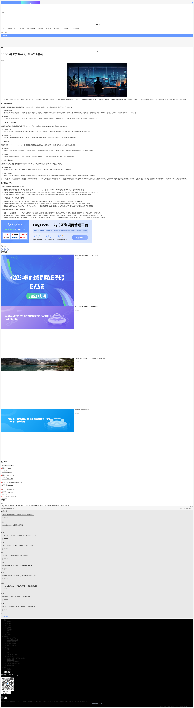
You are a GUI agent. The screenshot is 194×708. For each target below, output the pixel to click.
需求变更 (6, 505)
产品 (5, 620)
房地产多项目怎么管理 (7, 479)
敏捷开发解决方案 (11, 638)
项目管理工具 (83, 701)
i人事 (20, 701)
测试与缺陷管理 (31, 28)
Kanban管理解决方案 (12, 640)
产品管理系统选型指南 (13, 661)
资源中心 (6, 647)
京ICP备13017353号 (164, 706)
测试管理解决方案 (11, 643)
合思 (53, 701)
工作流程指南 (10, 660)
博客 (8, 649)
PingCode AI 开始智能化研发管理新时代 (30, 0)
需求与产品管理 (12, 28)
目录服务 (9, 634)
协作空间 (9, 630)
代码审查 (76, 201)
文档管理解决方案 (11, 641)
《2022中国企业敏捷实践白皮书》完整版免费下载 (86, 306)
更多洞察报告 (10, 665)
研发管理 (56, 28)
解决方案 (66, 28)
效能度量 (48, 28)
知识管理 (40, 28)
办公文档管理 (37, 505)
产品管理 (9, 621)
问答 (8, 652)
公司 (5, 667)
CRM (17, 701)
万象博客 (38, 701)
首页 (3, 28)
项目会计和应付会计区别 (8, 489)
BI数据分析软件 (11, 701)
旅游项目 (55, 505)
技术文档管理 (13, 505)
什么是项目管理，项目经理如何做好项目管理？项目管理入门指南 (90, 358)
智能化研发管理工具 (74, 701)
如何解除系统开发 (6, 468)
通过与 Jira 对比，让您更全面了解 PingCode (11, 0)
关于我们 (9, 669)
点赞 (4, 246)
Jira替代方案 (76, 28)
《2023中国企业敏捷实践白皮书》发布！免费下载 (86, 255)
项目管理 (21, 28)
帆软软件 (56, 701)
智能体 (66, 701)
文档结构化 (20, 505)
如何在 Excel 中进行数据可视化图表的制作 (12, 482)
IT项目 (2, 505)
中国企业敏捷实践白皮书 (13, 663)
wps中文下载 (25, 701)
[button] (97, 24)
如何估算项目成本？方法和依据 (82, 409)
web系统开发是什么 (7, 472)
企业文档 (43, 505)
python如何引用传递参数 (8, 465)
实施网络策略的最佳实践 (8, 485)
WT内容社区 (32, 701)
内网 (32, 505)
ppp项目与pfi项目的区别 (8, 475)
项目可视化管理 (65, 505)
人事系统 (48, 701)
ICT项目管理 (27, 505)
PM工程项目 (49, 505)
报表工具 (61, 701)
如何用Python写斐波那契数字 (9, 496)
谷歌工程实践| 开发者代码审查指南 (16, 658)
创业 (59, 505)
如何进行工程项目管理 (7, 492)
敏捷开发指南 (13, 654)
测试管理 (9, 627)
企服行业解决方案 (11, 645)
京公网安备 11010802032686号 (176, 706)
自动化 (8, 632)
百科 (3, 60)
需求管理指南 (10, 656)
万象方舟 (43, 701)
